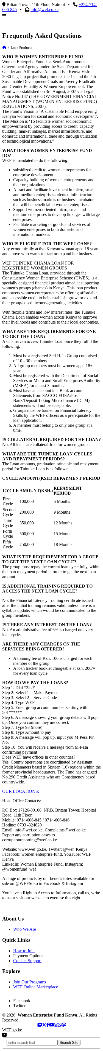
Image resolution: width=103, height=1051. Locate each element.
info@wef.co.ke (44, 9)
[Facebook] (47, 1025)
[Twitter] (44, 1025)
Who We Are (24, 929)
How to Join (24, 950)
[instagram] (56, 1025)
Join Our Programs (29, 982)
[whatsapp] (60, 1025)
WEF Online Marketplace (35, 987)
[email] (64, 1025)
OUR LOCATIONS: (20, 791)
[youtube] (51, 1025)
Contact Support (27, 960)
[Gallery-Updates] (39, 1025)
